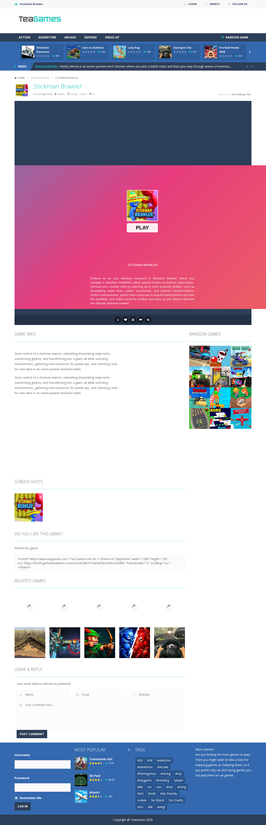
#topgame (144, 780)
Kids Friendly (168, 794)
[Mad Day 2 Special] (241, 356)
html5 (152, 794)
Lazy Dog (134, 47)
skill (150, 807)
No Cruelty (176, 800)
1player (178, 780)
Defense (90, 37)
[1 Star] (219, 94)
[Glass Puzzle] (220, 356)
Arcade (70, 37)
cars (159, 787)
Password (22, 778)
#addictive (164, 760)
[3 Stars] (224, 94)
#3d (149, 760)
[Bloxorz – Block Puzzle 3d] (220, 418)
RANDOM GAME (236, 37)
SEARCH (214, 4)
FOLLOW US (239, 4)
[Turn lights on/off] (118, 320)
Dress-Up (112, 37)
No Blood (157, 800)
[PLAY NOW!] (28, 52)
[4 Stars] (227, 94)
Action (24, 37)
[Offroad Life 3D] (199, 377)
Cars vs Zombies (93, 47)
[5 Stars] (230, 94)
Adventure (47, 37)
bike (140, 787)
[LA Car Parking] (199, 356)
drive (169, 787)
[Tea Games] (40, 20)
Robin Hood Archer (49, 66)
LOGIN (192, 4)
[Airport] (81, 796)
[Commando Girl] (81, 763)
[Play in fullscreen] (133, 320)
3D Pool (94, 776)
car (149, 787)
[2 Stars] (221, 94)
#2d (140, 760)
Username (22, 755)
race (140, 807)
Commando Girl (100, 759)
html (140, 794)
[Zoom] (29, 507)
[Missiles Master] (241, 418)
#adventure (145, 767)
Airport (94, 792)
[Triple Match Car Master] (199, 418)
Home (21, 77)
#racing (166, 774)
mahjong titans (232, 765)
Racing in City (182, 47)
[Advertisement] (133, 132)
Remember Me (31, 798)
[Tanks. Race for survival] (199, 397)
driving (181, 787)
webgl (161, 807)
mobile (142, 800)
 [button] (140, 320)
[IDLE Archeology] (241, 397)
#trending (162, 780)
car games (226, 775)
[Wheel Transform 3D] (220, 397)
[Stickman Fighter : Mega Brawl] (241, 377)
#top (178, 774)
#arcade (162, 767)
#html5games (146, 774)
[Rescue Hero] (220, 377)
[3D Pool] (81, 780)
